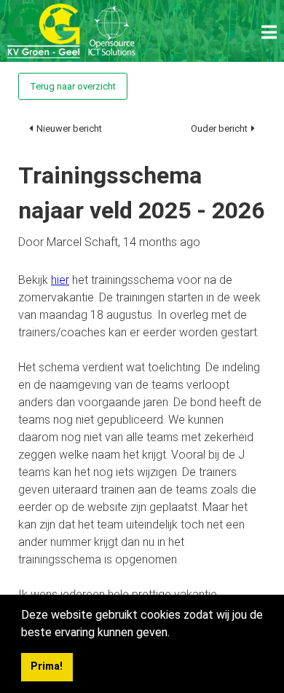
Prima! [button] (47, 666)
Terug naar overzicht (73, 86)
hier (60, 280)
